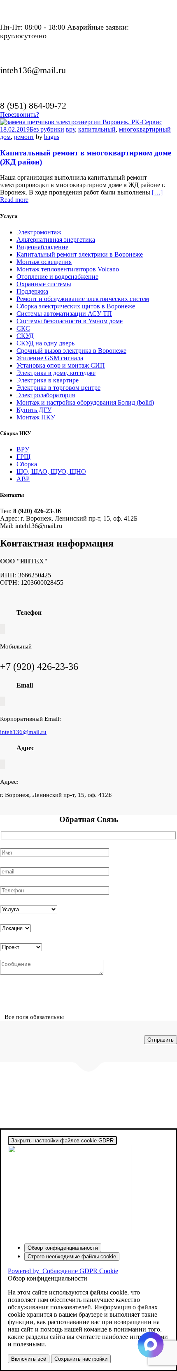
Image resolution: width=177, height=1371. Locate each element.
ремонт (24, 136)
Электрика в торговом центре (58, 387)
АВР (23, 478)
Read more (14, 199)
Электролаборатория (45, 394)
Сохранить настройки (80, 1359)
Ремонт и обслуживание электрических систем (82, 298)
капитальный (97, 129)
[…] (157, 192)
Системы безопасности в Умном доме (69, 320)
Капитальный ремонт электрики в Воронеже (79, 254)
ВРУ (22, 449)
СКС (23, 328)
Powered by (63, 1270)
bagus (51, 136)
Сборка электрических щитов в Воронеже (75, 306)
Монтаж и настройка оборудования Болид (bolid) (85, 402)
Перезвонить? (19, 114)
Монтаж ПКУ (35, 417)
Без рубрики (47, 129)
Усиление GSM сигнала (49, 357)
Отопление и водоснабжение (57, 276)
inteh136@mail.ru (23, 732)
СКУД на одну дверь (45, 343)
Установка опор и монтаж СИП (60, 365)
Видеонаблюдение (42, 246)
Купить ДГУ (33, 409)
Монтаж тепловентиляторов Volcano (67, 269)
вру (70, 129)
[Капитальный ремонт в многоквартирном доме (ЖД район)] (81, 121)
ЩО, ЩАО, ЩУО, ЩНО (51, 471)
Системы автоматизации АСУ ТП (64, 313)
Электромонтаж (38, 232)
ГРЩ (23, 456)
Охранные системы (43, 283)
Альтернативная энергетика (55, 239)
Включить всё (28, 1359)
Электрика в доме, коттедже (55, 372)
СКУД (25, 335)
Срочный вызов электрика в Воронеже (71, 350)
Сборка (26, 464)
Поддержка (32, 291)
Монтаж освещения (44, 261)
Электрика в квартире (47, 380)
